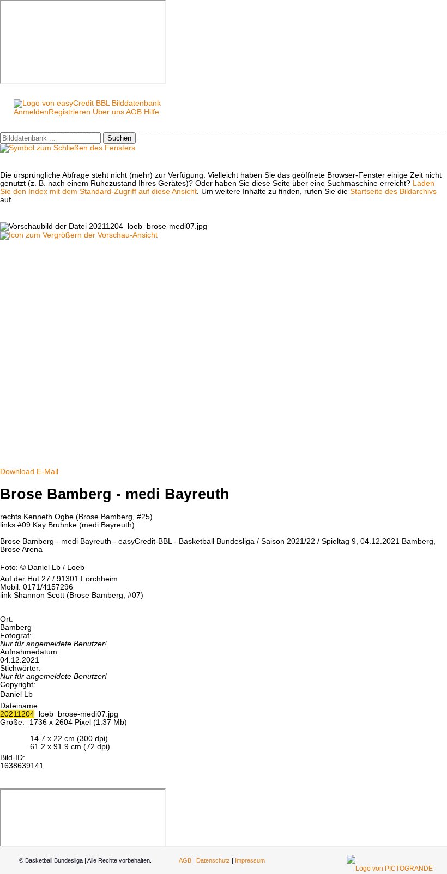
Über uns (108, 112)
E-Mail (47, 472)
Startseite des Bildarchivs (393, 191)
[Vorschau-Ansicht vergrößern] (79, 235)
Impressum (250, 860)
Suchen (119, 138)
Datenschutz (213, 860)
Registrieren (69, 112)
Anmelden (31, 112)
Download (17, 472)
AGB (134, 112)
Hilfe (151, 112)
